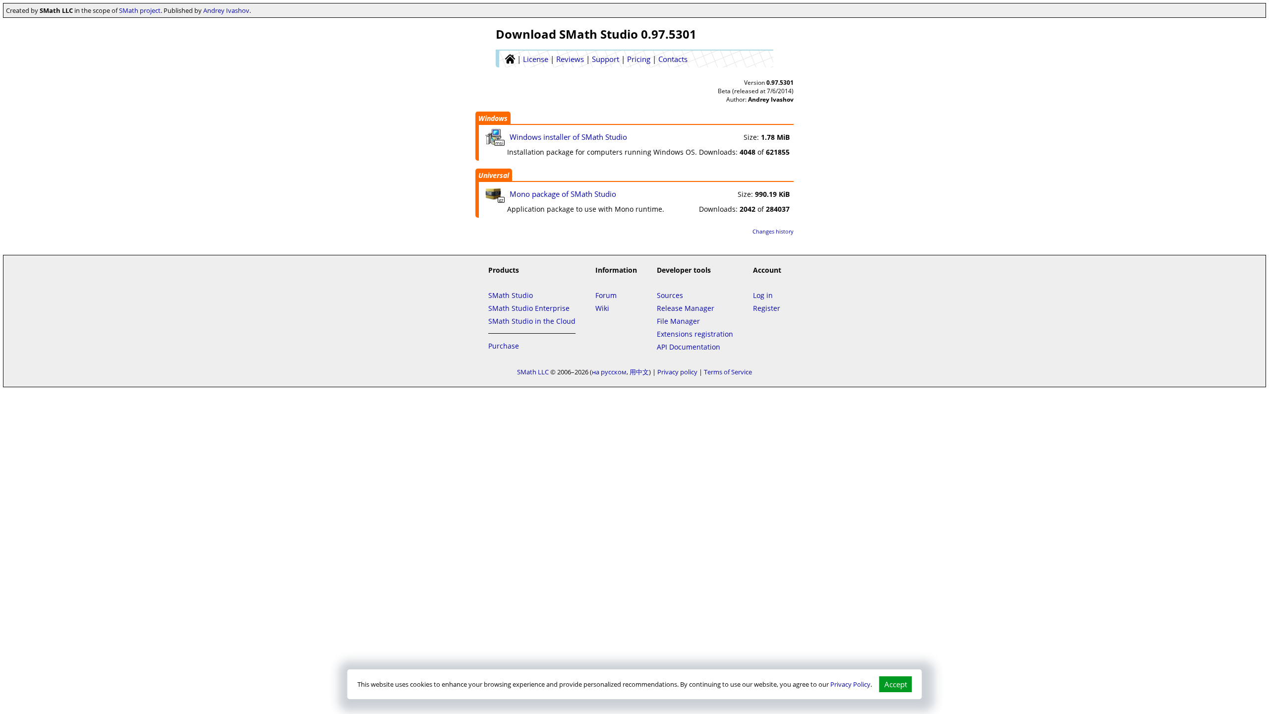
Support (605, 59)
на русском (609, 371)
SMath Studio (510, 295)
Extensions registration (695, 334)
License (535, 59)
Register (766, 308)
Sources (670, 295)
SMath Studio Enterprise (529, 308)
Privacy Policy (850, 684)
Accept (895, 684)
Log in (763, 295)
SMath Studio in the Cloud (532, 321)
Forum (606, 295)
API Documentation (688, 347)
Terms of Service (728, 371)
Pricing (638, 59)
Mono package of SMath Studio (563, 194)
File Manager (678, 321)
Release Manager (685, 308)
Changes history (773, 231)
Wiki (602, 308)
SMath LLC (533, 371)
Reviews (570, 59)
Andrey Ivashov (226, 10)
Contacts (673, 59)
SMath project (140, 10)
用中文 (639, 371)
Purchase (503, 346)
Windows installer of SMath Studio (568, 137)
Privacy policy (677, 371)
